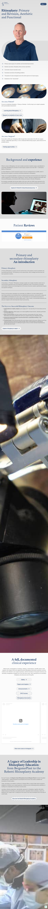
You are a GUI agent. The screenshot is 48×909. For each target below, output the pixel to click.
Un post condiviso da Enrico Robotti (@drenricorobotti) (21, 741)
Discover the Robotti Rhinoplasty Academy (24, 798)
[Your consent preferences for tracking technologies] (46, 907)
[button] (43, 4)
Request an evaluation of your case (12, 115)
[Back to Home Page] (5, 4)
